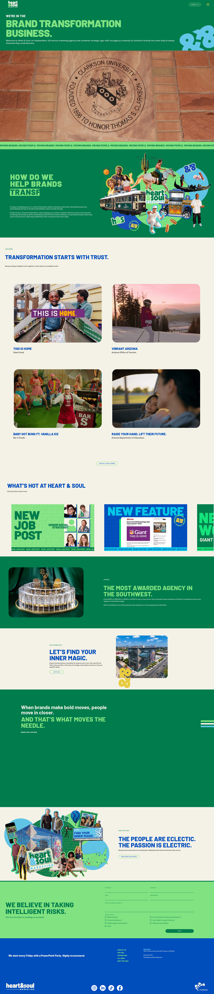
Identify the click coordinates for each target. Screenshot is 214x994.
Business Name (154, 895)
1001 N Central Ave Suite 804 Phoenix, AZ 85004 (159, 951)
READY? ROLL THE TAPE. (29, 732)
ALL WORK (121, 958)
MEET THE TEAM (122, 961)
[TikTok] (111, 988)
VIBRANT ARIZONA (125, 349)
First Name (108, 887)
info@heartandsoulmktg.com (152, 957)
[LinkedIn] (103, 988)
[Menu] (208, 4)
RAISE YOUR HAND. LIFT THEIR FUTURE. (139, 434)
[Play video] (107, 773)
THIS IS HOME (22, 349)
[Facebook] (120, 988)
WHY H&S (120, 953)
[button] (211, 140)
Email (107, 895)
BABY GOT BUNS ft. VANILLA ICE (36, 434)
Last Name (153, 887)
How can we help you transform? (113, 903)
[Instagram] (94, 988)
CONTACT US (121, 950)
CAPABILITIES (122, 955)
